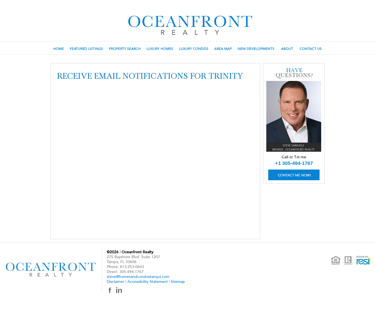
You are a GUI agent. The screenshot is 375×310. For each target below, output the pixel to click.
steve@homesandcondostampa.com (138, 276)
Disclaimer (115, 281)
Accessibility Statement (147, 281)
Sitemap (178, 281)
